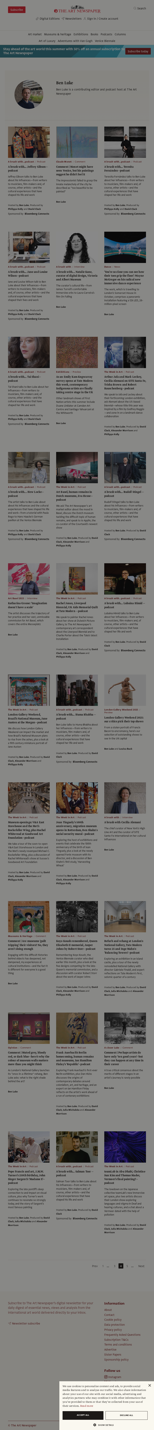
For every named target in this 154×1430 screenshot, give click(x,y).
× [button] (149, 1385)
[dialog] (106, 1405)
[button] (105, 1424)
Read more (86, 1406)
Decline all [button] (126, 1415)
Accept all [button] (83, 1415)
